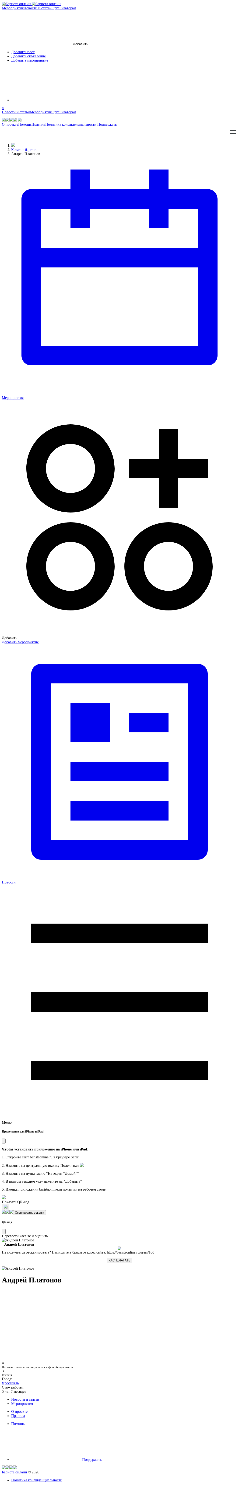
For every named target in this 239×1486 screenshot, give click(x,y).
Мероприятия (13, 8)
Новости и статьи (38, 8)
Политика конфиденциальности (70, 124)
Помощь (25, 124)
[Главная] (13, 145)
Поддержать (107, 124)
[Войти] (46, 100)
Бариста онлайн (15, 1472)
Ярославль (10, 1383)
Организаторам (64, 8)
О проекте (10, 124)
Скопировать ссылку (29, 1212)
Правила (38, 124)
